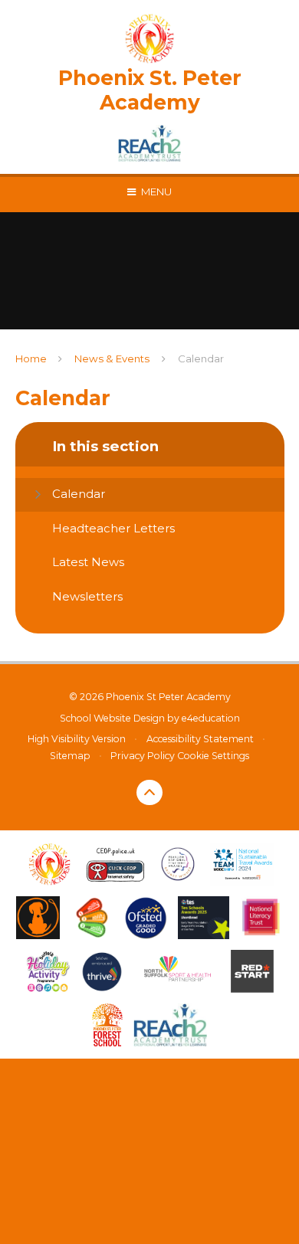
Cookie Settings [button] (213, 755)
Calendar (201, 358)
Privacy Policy (142, 755)
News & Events (112, 358)
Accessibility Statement (200, 739)
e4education (211, 718)
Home (31, 358)
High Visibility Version (77, 739)
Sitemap (70, 755)
